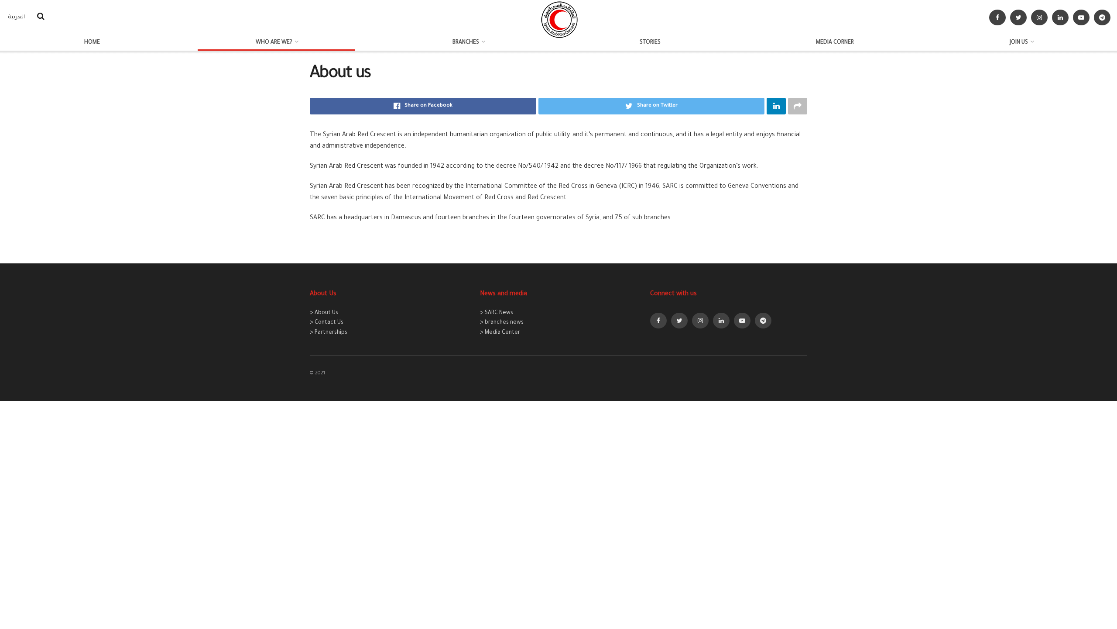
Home (92, 43)
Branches (465, 43)
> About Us (324, 313)
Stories (650, 43)
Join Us (1019, 43)
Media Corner (835, 43)
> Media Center (500, 333)
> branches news (502, 323)
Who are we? (274, 43)
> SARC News (496, 313)
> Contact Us (326, 323)
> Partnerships (328, 333)
